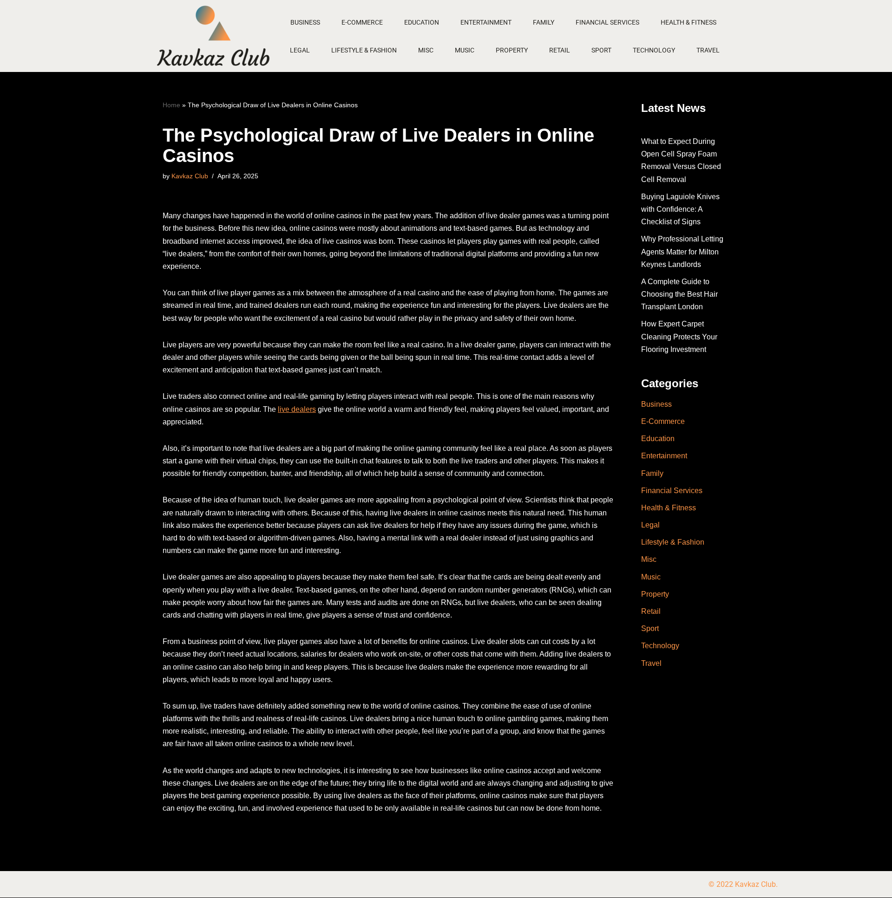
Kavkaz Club (189, 176)
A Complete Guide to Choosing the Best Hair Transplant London (679, 294)
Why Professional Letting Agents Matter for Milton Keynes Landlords (682, 251)
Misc (425, 50)
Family (543, 22)
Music (464, 50)
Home (171, 105)
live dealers (297, 409)
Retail (559, 50)
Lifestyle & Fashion (364, 50)
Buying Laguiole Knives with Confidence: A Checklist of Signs (680, 209)
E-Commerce (362, 22)
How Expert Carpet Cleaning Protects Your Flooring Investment (679, 336)
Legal (300, 50)
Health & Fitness (688, 22)
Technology (654, 50)
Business (305, 22)
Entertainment (486, 22)
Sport (601, 50)
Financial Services (607, 22)
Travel (708, 50)
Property (512, 50)
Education (421, 22)
